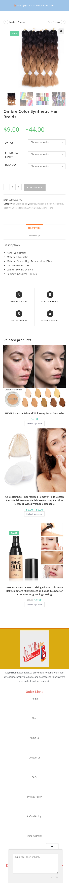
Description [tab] (34, 228)
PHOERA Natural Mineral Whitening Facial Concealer (34, 413)
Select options (34, 423)
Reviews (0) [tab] (34, 235)
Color (9, 143)
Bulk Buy (10, 164)
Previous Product (17, 22)
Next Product (54, 22)
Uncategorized (19, 207)
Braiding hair (22, 203)
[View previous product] (6, 22)
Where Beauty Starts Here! (40, 207)
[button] (61, 31)
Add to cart (34, 187)
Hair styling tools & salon (41, 203)
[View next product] (63, 22)
